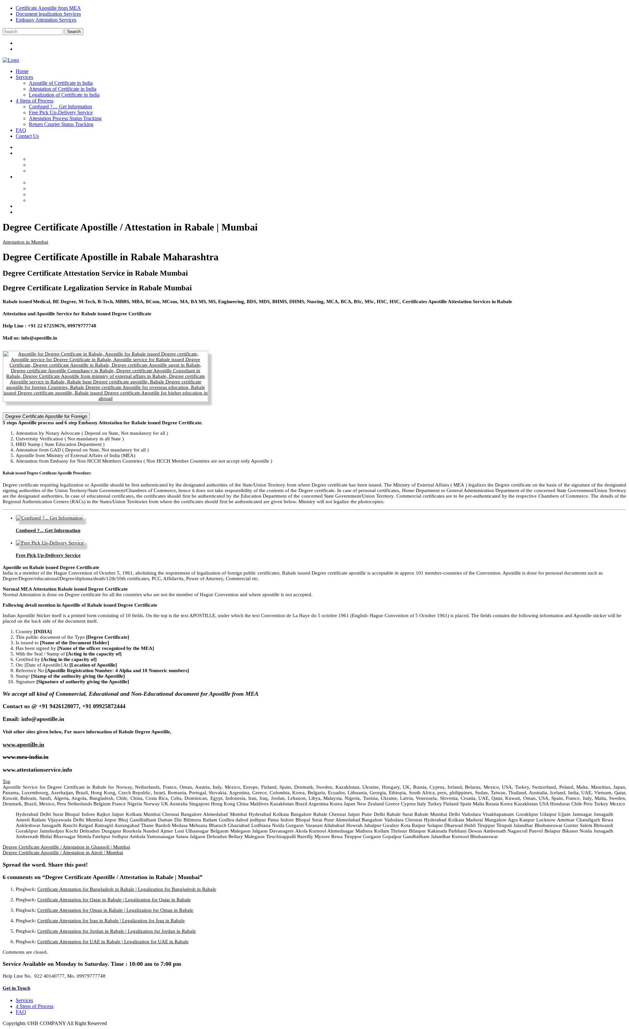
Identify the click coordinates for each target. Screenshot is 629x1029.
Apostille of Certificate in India (61, 83)
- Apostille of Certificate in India (67, 159)
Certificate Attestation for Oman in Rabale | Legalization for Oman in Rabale (115, 910)
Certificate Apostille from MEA (48, 8)
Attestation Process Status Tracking (65, 118)
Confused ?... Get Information (48, 530)
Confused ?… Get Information (60, 106)
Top (6, 781)
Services (24, 77)
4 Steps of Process (34, 100)
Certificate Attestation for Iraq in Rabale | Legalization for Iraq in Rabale (111, 920)
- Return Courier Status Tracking (68, 200)
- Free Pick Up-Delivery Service (67, 188)
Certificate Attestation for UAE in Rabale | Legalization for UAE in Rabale (113, 941)
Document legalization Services (48, 14)
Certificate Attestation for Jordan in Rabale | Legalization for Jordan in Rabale (116, 931)
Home (22, 71)
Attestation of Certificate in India (62, 89)
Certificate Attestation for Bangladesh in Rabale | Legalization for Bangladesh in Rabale (126, 889)
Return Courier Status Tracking (61, 124)
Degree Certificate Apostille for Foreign (46, 416)
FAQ (21, 130)
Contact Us (27, 136)
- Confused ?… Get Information (67, 182)
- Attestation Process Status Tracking (72, 194)
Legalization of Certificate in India (64, 95)
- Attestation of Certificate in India (69, 165)
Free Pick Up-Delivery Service (61, 112)
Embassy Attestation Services (46, 20)
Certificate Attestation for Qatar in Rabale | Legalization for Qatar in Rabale (114, 899)
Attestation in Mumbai (25, 242)
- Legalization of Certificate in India (71, 171)
